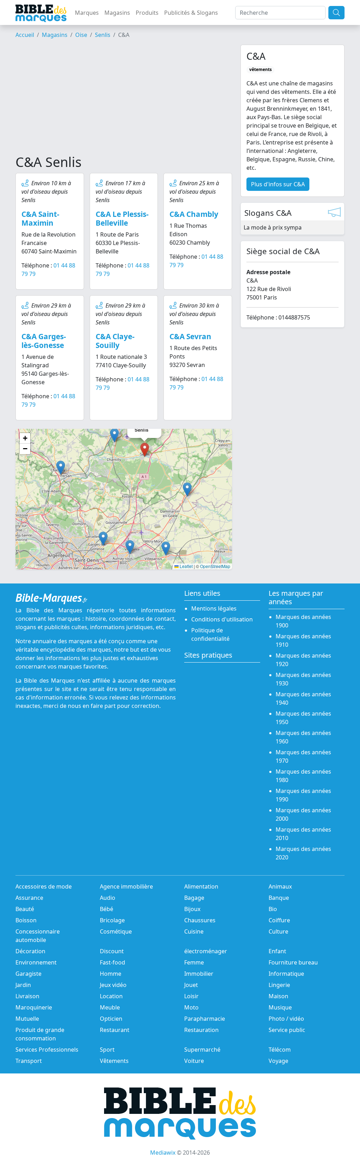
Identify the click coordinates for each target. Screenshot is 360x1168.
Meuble (110, 1007)
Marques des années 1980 (303, 776)
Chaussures (200, 920)
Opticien (111, 1018)
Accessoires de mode (43, 886)
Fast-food (112, 962)
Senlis (102, 35)
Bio (273, 909)
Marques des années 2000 (303, 814)
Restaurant (114, 1030)
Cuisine (194, 931)
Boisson (26, 920)
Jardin (23, 985)
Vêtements (114, 1061)
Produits (147, 13)
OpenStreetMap (215, 566)
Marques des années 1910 (303, 640)
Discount (112, 951)
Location (111, 996)
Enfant (277, 951)
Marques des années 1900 (303, 621)
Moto (191, 1007)
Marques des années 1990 (303, 795)
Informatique (286, 973)
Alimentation (201, 886)
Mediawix (162, 1152)
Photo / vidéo (286, 1018)
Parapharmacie (204, 1018)
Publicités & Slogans (191, 13)
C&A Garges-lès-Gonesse (43, 340)
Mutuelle (27, 1018)
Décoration (30, 951)
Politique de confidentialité (210, 634)
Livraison (27, 996)
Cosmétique (116, 931)
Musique (280, 1007)
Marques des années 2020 (303, 853)
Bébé (106, 909)
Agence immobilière (126, 886)
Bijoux (192, 909)
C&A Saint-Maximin (40, 218)
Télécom (280, 1049)
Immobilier (198, 973)
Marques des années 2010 (303, 834)
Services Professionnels (46, 1049)
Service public (287, 1030)
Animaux (280, 886)
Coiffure (279, 920)
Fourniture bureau (293, 962)
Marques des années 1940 (303, 698)
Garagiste (28, 973)
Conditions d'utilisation (222, 619)
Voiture (194, 1061)
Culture (278, 931)
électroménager (205, 951)
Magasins (117, 13)
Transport (28, 1061)
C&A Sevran (190, 336)
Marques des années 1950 (303, 718)
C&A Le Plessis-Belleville (122, 218)
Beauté (24, 909)
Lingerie (279, 985)
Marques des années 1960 (303, 737)
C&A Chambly (193, 214)
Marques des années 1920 (303, 660)
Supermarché (202, 1049)
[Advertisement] (123, 99)
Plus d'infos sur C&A (278, 184)
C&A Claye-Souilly (115, 340)
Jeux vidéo (113, 985)
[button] (114, 435)
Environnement (36, 962)
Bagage (194, 898)
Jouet (191, 985)
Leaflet (186, 566)
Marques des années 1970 (303, 756)
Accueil (24, 35)
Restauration (201, 1030)
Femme (194, 962)
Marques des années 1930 (303, 679)
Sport (107, 1049)
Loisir (191, 996)
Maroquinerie (33, 1007)
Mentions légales (214, 608)
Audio (107, 898)
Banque (279, 898)
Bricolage (112, 920)
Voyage (278, 1061)
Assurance (29, 898)
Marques (87, 13)
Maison (278, 996)
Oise (81, 35)
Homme (110, 973)
